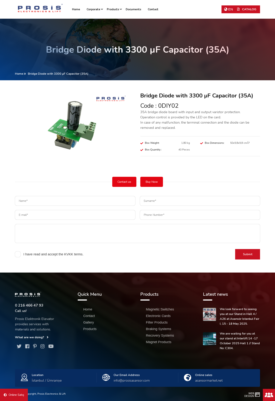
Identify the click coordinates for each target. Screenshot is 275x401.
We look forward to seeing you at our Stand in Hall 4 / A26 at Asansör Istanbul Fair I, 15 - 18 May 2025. (239, 316)
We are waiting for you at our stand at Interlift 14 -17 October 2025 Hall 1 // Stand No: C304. (240, 341)
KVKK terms (73, 254)
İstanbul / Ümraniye (47, 380)
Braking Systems (158, 329)
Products (113, 9)
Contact (153, 9)
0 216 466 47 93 (29, 305)
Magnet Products (158, 342)
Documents (133, 9)
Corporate (93, 9)
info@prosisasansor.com (132, 380)
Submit (247, 254)
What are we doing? (30, 337)
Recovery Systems (160, 335)
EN (230, 9)
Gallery (88, 322)
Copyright (30, 394)
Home (76, 9)
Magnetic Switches (160, 309)
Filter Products (157, 322)
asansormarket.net (209, 380)
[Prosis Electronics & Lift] (40, 8)
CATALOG (248, 9)
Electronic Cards (158, 316)
